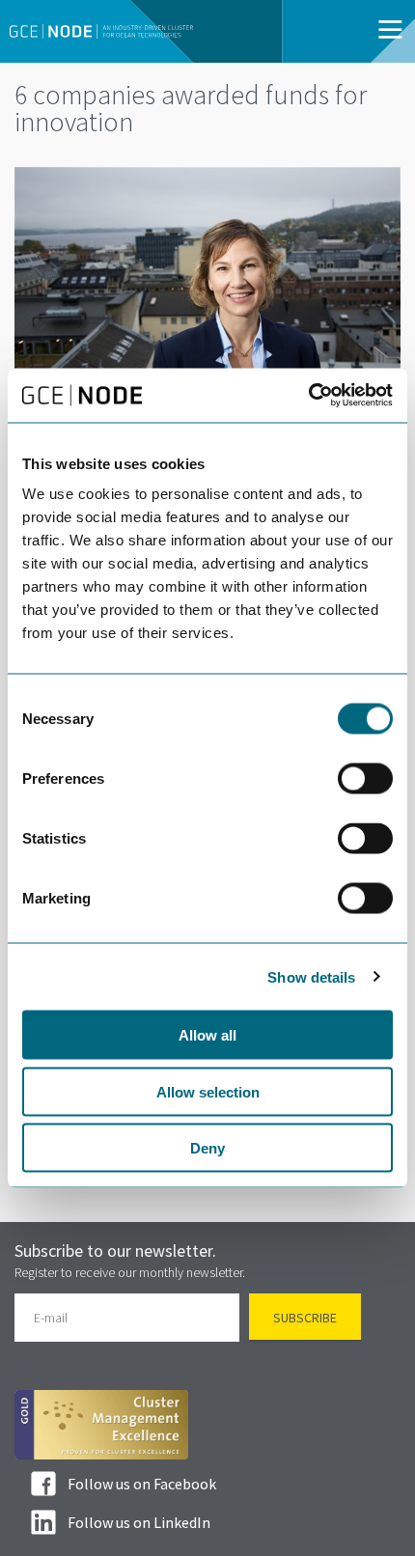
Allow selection (208, 1091)
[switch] (365, 779)
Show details (311, 976)
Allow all (207, 1035)
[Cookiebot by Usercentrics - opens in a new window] (308, 395)
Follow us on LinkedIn (139, 1522)
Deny (207, 1148)
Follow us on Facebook (142, 1483)
